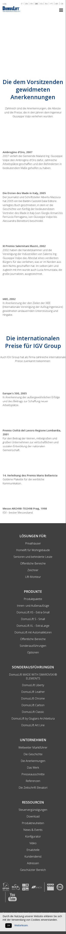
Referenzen (33, 781)
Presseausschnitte (33, 774)
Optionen (33, 652)
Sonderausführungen (33, 646)
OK (8, 925)
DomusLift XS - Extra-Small (33, 612)
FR (31, 4)
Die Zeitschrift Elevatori (33, 787)
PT (51, 4)
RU (46, 4)
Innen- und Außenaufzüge (33, 606)
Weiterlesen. (21, 925)
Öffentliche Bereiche (33, 639)
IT (22, 4)
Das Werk (33, 767)
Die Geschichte (33, 754)
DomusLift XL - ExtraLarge (32, 626)
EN (26, 4)
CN (62, 4)
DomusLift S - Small (33, 619)
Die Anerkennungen (33, 761)
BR (56, 4)
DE (36, 4)
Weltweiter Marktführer (32, 747)
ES (41, 4)
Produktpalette (33, 599)
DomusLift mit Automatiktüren (33, 632)
